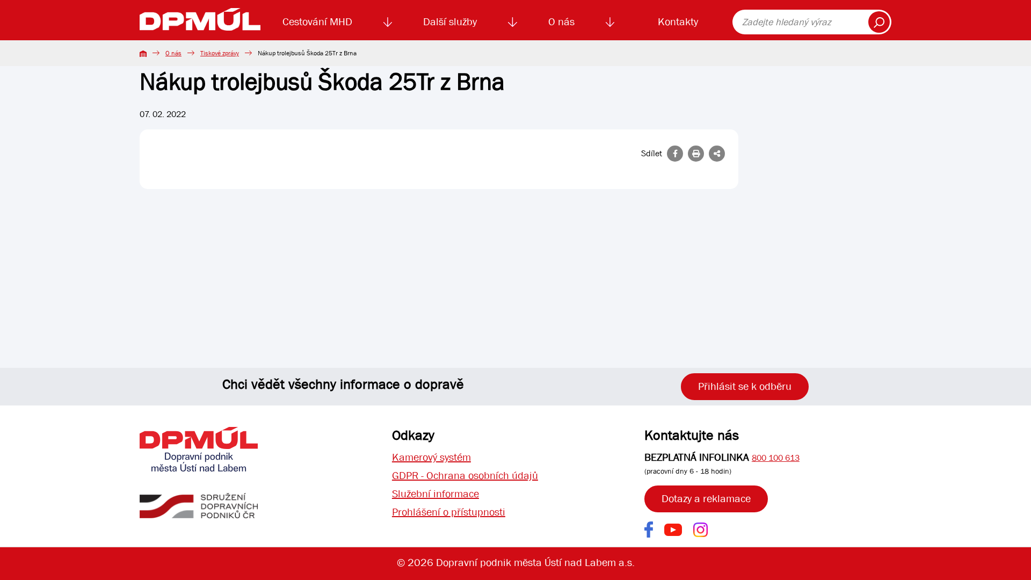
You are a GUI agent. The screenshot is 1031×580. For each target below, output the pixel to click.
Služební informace (435, 494)
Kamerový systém (431, 457)
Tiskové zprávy (219, 53)
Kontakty (678, 21)
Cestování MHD (317, 21)
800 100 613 (776, 457)
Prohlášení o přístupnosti (448, 512)
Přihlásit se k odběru (745, 386)
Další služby (450, 21)
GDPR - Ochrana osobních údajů (465, 475)
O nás (561, 21)
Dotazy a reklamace (706, 498)
